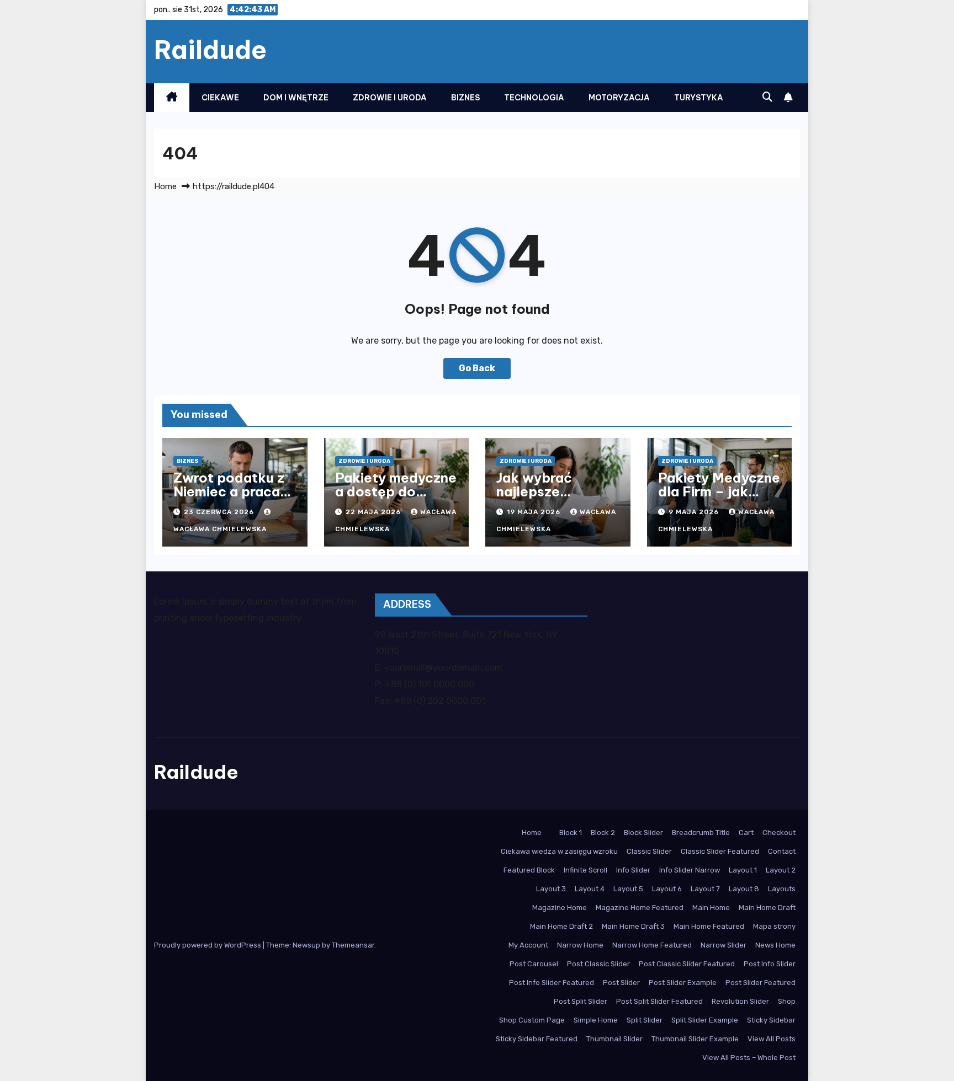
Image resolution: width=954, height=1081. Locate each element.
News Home (775, 945)
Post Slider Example (683, 982)
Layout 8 (744, 889)
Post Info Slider (770, 964)
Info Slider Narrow (689, 870)
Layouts (782, 889)
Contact (782, 851)
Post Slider (621, 982)
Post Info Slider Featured (551, 982)
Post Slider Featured (760, 982)
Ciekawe (220, 98)
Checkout (779, 832)
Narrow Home (580, 945)
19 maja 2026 (535, 512)
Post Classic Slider (598, 964)
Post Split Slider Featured (659, 1001)
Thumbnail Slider (614, 1039)
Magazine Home (559, 907)
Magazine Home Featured (639, 907)
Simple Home (596, 1020)
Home (165, 186)
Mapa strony (774, 926)
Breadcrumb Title (701, 832)
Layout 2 (781, 870)
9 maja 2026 (695, 512)
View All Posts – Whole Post (749, 1057)
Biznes (465, 98)
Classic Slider (649, 851)
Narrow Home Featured (652, 945)
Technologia (534, 98)
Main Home (711, 907)
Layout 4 (590, 889)
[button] (767, 97)
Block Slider (643, 832)
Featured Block (529, 870)
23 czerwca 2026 (220, 512)
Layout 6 (667, 889)
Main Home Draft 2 (561, 926)
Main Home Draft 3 (633, 926)
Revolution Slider (740, 1001)
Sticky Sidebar (771, 1020)
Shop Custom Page (532, 1020)
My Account (528, 945)
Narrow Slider (723, 945)
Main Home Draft (767, 907)
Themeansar (353, 945)
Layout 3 (551, 889)
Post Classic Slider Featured (687, 964)
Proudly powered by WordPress (208, 945)
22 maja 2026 (374, 512)
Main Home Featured (709, 926)
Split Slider (644, 1020)
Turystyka (698, 98)
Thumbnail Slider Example (695, 1039)
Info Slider (633, 870)
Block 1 (570, 832)
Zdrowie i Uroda (390, 98)
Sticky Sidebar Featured (536, 1039)
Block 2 (603, 832)
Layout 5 (628, 889)
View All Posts (772, 1039)
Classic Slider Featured (720, 851)
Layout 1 (743, 870)
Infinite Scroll (585, 870)
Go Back (477, 368)
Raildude (210, 50)
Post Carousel (534, 964)
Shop (787, 1001)
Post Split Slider (580, 1001)
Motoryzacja (619, 98)
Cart (746, 832)
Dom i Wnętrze (295, 98)
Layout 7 (705, 889)
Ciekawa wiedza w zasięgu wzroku (559, 851)
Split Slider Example (704, 1020)
